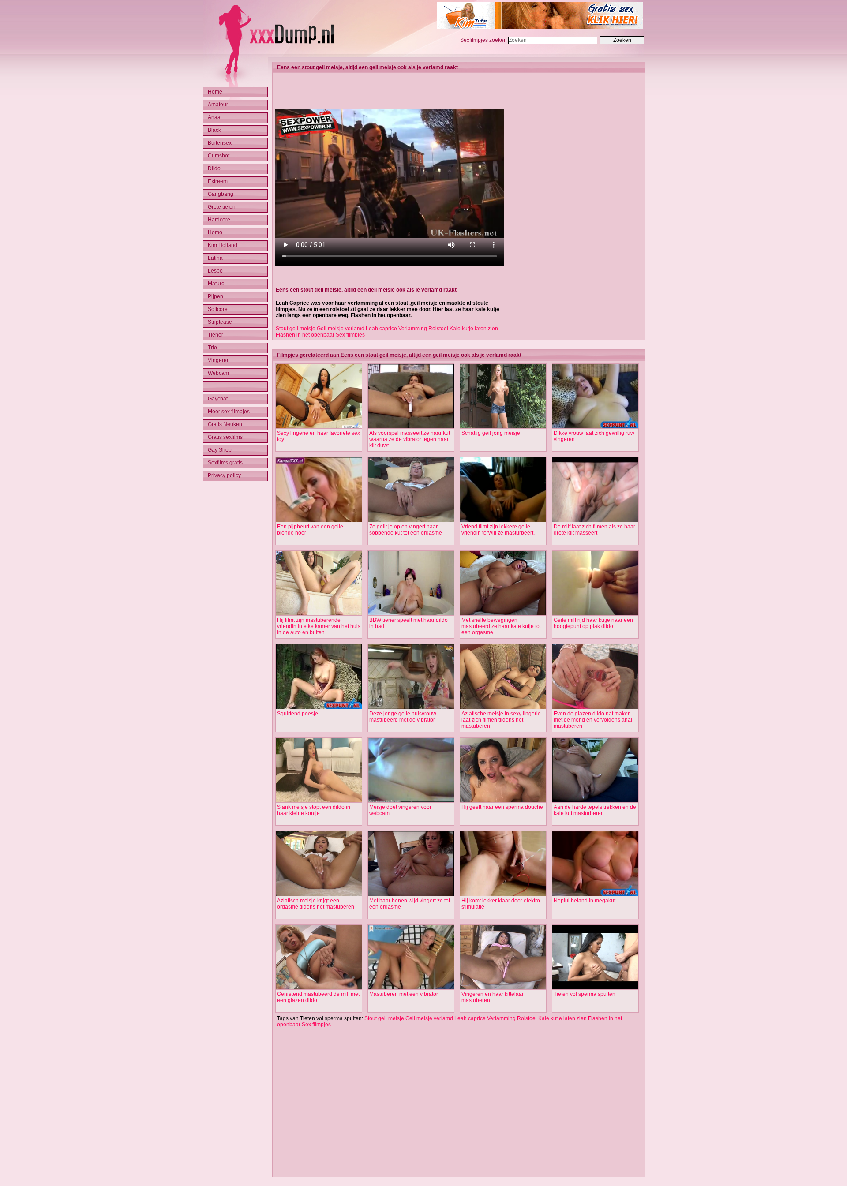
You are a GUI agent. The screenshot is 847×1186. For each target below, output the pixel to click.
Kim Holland (222, 245)
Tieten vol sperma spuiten (584, 994)
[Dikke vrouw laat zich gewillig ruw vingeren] (595, 427)
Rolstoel (438, 328)
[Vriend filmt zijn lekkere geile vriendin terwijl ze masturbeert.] (503, 520)
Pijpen (215, 296)
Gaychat (218, 399)
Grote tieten (222, 207)
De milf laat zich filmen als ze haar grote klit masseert (594, 530)
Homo (215, 232)
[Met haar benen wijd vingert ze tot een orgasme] (411, 894)
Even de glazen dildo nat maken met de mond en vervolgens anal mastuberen (593, 720)
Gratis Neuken (225, 424)
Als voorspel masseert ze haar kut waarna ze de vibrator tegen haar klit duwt (409, 439)
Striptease (220, 322)
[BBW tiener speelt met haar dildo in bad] (411, 614)
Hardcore (219, 220)
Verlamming (412, 328)
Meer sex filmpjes (229, 411)
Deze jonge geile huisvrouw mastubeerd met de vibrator (402, 717)
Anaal (215, 117)
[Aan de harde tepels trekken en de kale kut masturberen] (595, 801)
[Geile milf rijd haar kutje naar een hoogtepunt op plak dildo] (595, 614)
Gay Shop (220, 450)
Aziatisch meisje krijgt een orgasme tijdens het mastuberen (315, 904)
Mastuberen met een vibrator (403, 994)
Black (214, 130)
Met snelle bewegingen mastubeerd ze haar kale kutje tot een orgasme (501, 626)
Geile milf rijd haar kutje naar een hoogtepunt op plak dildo (593, 623)
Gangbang (220, 194)
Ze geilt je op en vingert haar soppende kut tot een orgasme (405, 530)
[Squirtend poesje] (319, 707)
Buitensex (220, 143)
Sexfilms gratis (225, 463)
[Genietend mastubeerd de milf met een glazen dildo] (319, 988)
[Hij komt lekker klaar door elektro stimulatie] (503, 894)
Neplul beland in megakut (584, 901)
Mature (216, 284)
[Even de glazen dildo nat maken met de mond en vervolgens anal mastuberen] (595, 707)
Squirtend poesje (297, 714)
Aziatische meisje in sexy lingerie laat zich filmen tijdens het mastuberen (501, 720)
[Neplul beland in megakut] (595, 894)
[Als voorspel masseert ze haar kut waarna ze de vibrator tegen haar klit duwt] (411, 427)
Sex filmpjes (350, 335)
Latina (215, 258)
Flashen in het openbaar (305, 335)
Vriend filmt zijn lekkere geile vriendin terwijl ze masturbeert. (498, 530)
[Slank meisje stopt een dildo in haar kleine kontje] (319, 801)
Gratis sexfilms (225, 437)
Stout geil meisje (295, 328)
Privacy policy (224, 475)
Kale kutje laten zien (474, 328)
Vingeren (219, 360)
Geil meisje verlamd (340, 328)
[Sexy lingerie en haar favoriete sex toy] (319, 427)
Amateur (218, 104)
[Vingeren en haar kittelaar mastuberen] (503, 988)
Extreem (218, 181)
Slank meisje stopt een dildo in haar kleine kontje (313, 810)
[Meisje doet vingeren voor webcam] (411, 801)
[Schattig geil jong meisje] (503, 427)
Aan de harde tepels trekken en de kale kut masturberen (595, 810)
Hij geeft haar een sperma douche (502, 807)
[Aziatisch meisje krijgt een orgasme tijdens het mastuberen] (319, 894)
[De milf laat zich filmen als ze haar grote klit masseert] (595, 520)
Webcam (218, 373)
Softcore (218, 309)
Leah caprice (381, 328)
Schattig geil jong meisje (490, 433)
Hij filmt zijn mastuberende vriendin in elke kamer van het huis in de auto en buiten (318, 626)
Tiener (215, 335)
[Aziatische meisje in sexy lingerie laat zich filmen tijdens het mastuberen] (503, 707)
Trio (212, 347)
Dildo (214, 168)
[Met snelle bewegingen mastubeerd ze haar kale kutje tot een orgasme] (503, 614)
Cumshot (218, 156)
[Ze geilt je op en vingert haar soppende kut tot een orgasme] (411, 520)
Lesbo (215, 271)
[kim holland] (540, 27)
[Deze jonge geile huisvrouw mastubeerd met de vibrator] (411, 707)
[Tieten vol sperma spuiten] (595, 988)
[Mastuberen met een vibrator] (411, 988)
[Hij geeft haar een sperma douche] (503, 801)
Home (215, 92)
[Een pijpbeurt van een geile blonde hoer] (319, 520)
